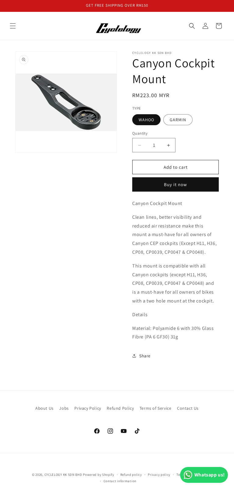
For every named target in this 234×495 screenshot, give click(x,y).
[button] (13, 26)
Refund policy (131, 474)
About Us (44, 408)
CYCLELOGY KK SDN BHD (63, 474)
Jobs (64, 408)
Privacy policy (159, 474)
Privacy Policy (87, 408)
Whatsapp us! (209, 475)
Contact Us (188, 408)
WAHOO (146, 119)
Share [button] (145, 356)
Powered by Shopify (98, 474)
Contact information (120, 481)
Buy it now (175, 184)
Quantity (139, 133)
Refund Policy (120, 408)
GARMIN (178, 119)
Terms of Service (156, 408)
